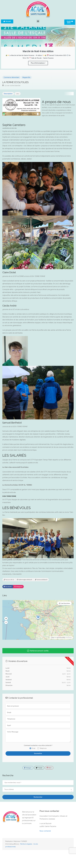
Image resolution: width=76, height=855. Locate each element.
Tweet (40, 768)
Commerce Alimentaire (11, 77)
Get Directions (65, 603)
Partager (28, 768)
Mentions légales (26, 844)
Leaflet (53, 637)
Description (8, 94)
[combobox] (38, 789)
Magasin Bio (26, 77)
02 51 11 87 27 (9, 579)
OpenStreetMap (61, 637)
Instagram (19, 586)
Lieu (17, 94)
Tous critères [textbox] (9, 789)
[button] (38, 21)
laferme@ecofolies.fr (25, 579)
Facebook (8, 586)
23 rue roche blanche (12, 85)
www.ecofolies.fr (42, 579)
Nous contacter (45, 831)
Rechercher (38, 797)
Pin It (49, 768)
